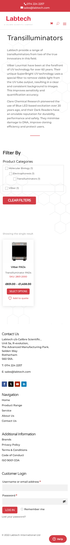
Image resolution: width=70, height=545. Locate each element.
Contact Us (9, 420)
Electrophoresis (22, 173)
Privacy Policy (11, 444)
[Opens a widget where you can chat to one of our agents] (58, 539)
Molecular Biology (19, 168)
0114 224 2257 (13, 365)
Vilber (12, 188)
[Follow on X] (11, 384)
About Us (8, 415)
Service (6, 410)
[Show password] (64, 501)
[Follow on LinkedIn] (24, 384)
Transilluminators (27, 178)
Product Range (12, 405)
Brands (6, 439)
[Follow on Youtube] (17, 384)
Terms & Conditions (14, 450)
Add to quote (20, 298)
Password (9, 495)
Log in (9, 510)
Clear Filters (19, 200)
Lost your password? (14, 516)
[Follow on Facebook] (4, 384)
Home (6, 400)
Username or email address (21, 481)
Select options (18, 291)
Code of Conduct (13, 455)
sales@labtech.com (18, 371)
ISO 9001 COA (11, 460)
